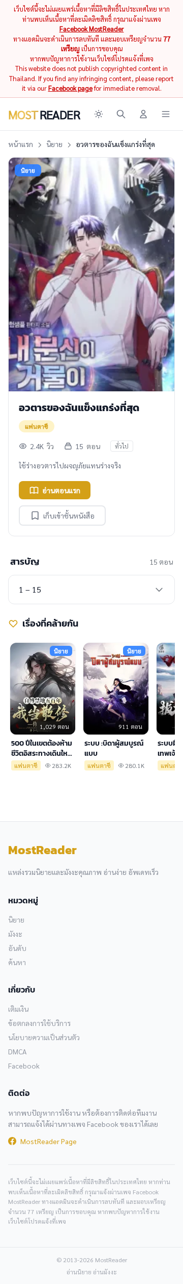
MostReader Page (48, 1141)
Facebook (24, 1065)
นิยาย (54, 144)
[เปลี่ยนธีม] (98, 114)
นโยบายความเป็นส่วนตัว (44, 1037)
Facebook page (70, 88)
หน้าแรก (20, 144)
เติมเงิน (18, 1008)
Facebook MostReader (91, 28)
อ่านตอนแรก (61, 490)
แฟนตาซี (36, 426)
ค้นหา (17, 962)
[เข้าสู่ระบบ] (143, 114)
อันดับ (17, 947)
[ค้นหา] (121, 114)
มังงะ (15, 933)
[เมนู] (166, 114)
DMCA (17, 1051)
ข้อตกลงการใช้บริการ (39, 1023)
